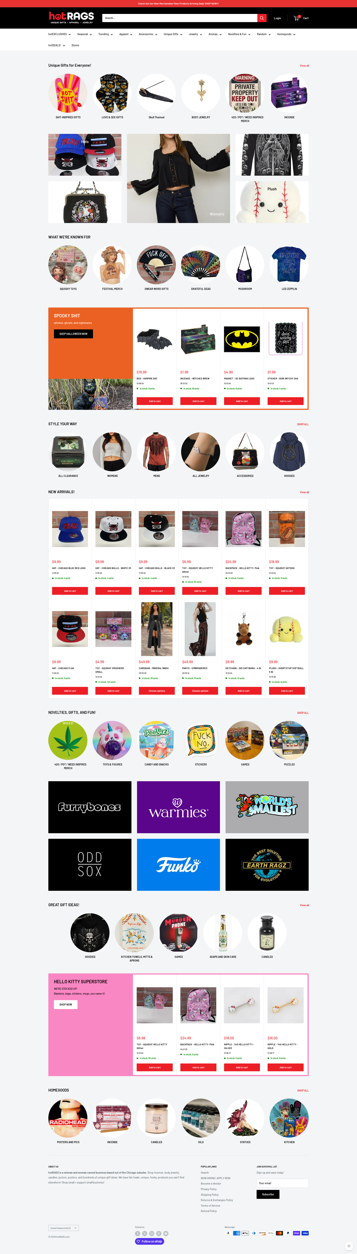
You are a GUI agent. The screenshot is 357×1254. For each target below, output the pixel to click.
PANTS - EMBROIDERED (194, 668)
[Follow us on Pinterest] (158, 1233)
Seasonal (82, 34)
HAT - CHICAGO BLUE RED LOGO (69, 568)
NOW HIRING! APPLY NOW (215, 1178)
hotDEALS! (54, 45)
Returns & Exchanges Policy (217, 1200)
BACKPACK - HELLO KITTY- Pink (242, 568)
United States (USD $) (60, 1228)
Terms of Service (210, 1205)
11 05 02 (55, 573)
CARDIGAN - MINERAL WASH (153, 668)
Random (262, 34)
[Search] (262, 18)
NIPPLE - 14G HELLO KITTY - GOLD (283, 1046)
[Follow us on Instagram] (151, 1233)
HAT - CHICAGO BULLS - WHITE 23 (113, 568)
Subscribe (268, 1194)
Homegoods (284, 34)
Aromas (213, 34)
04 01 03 (229, 573)
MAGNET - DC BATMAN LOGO (239, 378)
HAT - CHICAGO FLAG (63, 668)
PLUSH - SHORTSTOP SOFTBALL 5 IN (286, 670)
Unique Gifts (171, 34)
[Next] (308, 94)
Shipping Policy (210, 1194)
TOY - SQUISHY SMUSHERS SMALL (109, 670)
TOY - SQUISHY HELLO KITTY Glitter (197, 570)
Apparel (123, 34)
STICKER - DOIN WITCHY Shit (283, 378)
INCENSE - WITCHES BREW (194, 378)
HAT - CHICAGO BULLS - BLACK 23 (157, 568)
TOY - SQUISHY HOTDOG (282, 568)
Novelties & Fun (237, 34)
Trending (103, 34)
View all (304, 65)
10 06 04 (140, 383)
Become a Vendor (211, 1183)
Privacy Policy (209, 1189)
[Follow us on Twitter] (144, 1233)
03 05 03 (142, 673)
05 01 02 (183, 383)
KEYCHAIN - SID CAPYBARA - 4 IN (243, 668)
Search (205, 1172)
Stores (75, 45)
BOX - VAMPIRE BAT (147, 378)
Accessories (146, 34)
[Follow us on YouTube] (165, 1233)
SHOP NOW (66, 1004)
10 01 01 (271, 383)
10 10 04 (185, 576)
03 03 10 (185, 673)
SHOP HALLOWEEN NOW (73, 333)
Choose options (157, 690)
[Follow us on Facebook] (137, 1233)
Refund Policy (209, 1211)
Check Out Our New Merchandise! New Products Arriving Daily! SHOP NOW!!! (178, 3)
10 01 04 (227, 383)
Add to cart (155, 401)
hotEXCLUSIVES (57, 34)
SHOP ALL (303, 424)
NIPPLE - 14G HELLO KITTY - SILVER (239, 1046)
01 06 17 (227, 1053)
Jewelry (193, 34)
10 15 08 (272, 677)
